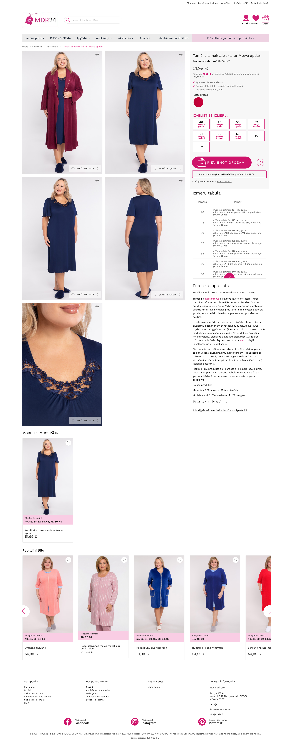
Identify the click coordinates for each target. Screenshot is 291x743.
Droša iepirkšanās (260, 3)
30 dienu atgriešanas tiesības (202, 3)
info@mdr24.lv (217, 714)
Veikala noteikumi (33, 693)
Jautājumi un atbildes (97, 696)
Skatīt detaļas (224, 181)
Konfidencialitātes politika (37, 696)
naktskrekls (212, 298)
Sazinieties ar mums (34, 700)
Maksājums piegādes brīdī (234, 3)
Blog (26, 703)
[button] (24, 611)
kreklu (243, 340)
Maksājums (92, 693)
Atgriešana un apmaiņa (98, 690)
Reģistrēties (199, 76)
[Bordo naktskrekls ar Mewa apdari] (198, 102)
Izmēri (27, 690)
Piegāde (90, 687)
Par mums (29, 687)
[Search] (68, 20)
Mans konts (154, 687)
